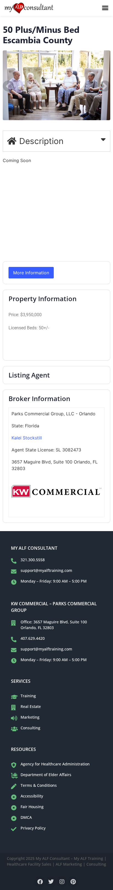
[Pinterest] (72, 881)
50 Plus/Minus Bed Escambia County (41, 34)
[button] (105, 8)
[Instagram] (61, 881)
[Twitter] (51, 881)
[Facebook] (40, 881)
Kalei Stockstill (27, 437)
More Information (31, 272)
